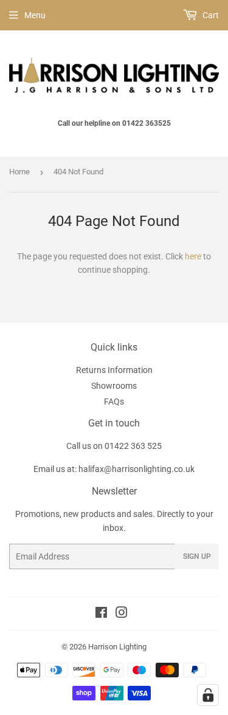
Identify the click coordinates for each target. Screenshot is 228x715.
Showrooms (114, 386)
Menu (35, 15)
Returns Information (114, 370)
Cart (210, 15)
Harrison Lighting (117, 646)
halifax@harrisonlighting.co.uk (136, 469)
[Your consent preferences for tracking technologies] (208, 695)
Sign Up (197, 556)
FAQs (114, 401)
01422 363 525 (133, 446)
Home (19, 171)
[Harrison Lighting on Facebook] (101, 614)
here (193, 256)
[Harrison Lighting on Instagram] (122, 614)
